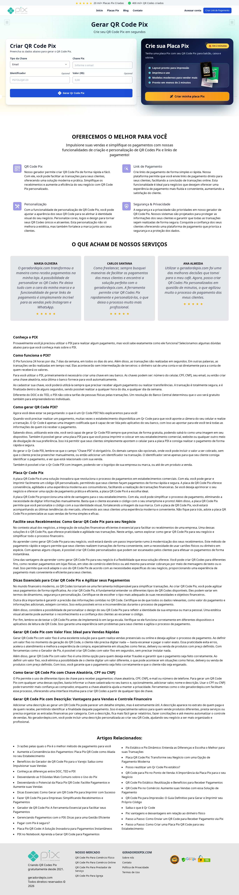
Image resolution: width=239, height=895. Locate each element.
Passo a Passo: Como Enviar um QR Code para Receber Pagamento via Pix (174, 819)
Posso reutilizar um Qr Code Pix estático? (153, 767)
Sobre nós (128, 857)
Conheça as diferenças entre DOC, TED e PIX (46, 771)
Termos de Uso (131, 872)
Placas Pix (113, 10)
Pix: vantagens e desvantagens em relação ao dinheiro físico (165, 813)
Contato (138, 10)
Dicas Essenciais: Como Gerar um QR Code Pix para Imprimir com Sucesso (66, 792)
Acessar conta (192, 10)
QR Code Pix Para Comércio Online (95, 862)
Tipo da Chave (18, 58)
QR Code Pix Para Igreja (89, 875)
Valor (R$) (78, 73)
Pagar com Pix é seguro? (33, 823)
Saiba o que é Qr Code (140, 808)
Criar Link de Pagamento (217, 10)
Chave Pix (78, 58)
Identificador (18, 73)
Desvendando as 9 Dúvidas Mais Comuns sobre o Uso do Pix (57, 777)
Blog (126, 10)
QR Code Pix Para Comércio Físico (94, 857)
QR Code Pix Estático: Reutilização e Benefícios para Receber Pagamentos (174, 782)
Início (99, 10)
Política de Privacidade (135, 867)
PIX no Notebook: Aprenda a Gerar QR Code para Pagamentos (58, 834)
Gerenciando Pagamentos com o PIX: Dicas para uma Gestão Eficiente (63, 817)
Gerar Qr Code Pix (73, 93)
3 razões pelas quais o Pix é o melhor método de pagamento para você (64, 746)
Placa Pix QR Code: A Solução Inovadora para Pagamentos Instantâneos (64, 829)
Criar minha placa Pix (190, 96)
